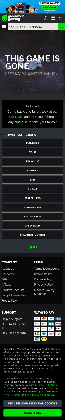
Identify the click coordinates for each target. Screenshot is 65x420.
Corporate (8, 274)
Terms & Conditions (46, 268)
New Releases (32, 216)
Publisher (32, 142)
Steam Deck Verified (32, 234)
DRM (32, 179)
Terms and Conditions (40, 394)
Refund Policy (43, 274)
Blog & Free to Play (14, 295)
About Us (8, 268)
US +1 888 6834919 (14, 333)
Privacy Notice (43, 284)
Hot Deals (16, 116)
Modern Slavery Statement (44, 291)
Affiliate (6, 284)
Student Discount (13, 290)
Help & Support (12, 319)
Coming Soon (32, 207)
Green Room (32, 225)
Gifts (4, 279)
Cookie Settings (48, 385)
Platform (32, 170)
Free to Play (9, 300)
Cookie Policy (42, 279)
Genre (32, 152)
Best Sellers (32, 197)
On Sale (32, 188)
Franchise (32, 161)
